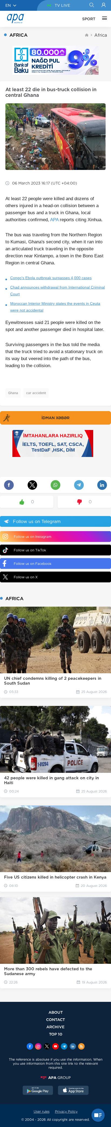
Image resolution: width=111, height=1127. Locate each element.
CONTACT (55, 1019)
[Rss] (81, 1047)
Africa (100, 35)
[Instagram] (38, 1047)
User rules (42, 1111)
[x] (47, 1047)
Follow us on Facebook (32, 564)
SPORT (88, 19)
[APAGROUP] (55, 1077)
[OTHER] (103, 19)
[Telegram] (64, 1047)
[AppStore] (73, 1091)
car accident (36, 393)
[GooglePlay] (38, 1091)
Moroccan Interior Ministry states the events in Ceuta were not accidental (55, 306)
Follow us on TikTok (30, 550)
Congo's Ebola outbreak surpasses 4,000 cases (51, 278)
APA (54, 219)
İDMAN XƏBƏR (55, 418)
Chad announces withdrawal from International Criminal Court (57, 290)
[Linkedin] (73, 1047)
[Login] (104, 5)
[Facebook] (30, 1047)
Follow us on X (26, 577)
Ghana (13, 393)
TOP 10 (55, 1034)
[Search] (91, 5)
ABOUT (55, 1012)
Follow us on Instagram (32, 537)
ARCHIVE (55, 1026)
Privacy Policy (66, 1111)
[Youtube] (55, 1047)
